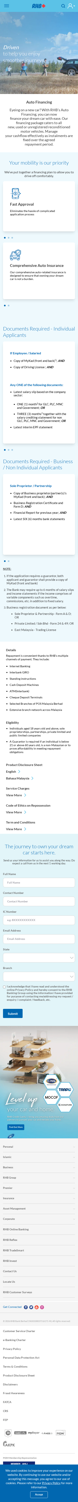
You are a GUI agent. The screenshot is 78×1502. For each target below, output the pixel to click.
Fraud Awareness (14, 1393)
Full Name (9, 874)
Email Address (12, 930)
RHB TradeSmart (13, 1250)
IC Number (10, 911)
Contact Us (10, 1271)
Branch (7, 968)
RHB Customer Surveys (17, 1292)
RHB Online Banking (16, 1229)
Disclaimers (10, 1384)
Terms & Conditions (15, 1366)
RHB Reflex (10, 1239)
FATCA (7, 1402)
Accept (39, 1494)
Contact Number (13, 892)
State (6, 949)
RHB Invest (10, 1260)
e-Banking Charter (14, 1339)
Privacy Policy (12, 1348)
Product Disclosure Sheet (19, 1375)
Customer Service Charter (19, 1330)
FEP (5, 1419)
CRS (5, 1411)
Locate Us (9, 1281)
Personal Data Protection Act (21, 1357)
